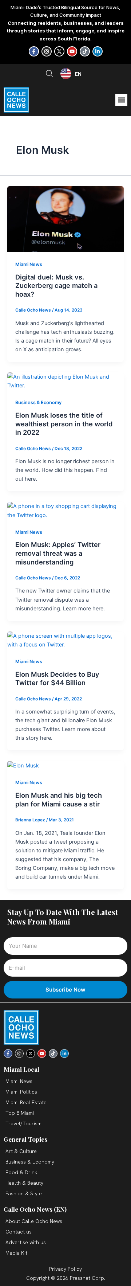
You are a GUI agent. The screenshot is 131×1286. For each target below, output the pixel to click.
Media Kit (16, 1253)
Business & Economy (38, 402)
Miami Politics (21, 1091)
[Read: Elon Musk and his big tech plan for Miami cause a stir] (23, 765)
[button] (121, 100)
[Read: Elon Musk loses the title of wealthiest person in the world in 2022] (65, 381)
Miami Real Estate (26, 1102)
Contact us (18, 1231)
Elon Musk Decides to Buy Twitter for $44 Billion (57, 678)
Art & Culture (21, 1151)
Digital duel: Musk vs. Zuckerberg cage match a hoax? (56, 285)
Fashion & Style (23, 1193)
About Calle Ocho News (33, 1221)
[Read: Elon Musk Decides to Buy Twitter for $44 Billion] (65, 640)
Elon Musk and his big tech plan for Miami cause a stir (58, 799)
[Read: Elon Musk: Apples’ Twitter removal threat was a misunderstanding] (65, 510)
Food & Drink (21, 1172)
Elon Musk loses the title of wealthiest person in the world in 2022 (64, 423)
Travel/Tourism (23, 1123)
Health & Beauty (24, 1183)
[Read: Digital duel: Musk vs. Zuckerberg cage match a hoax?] (65, 218)
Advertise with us (25, 1242)
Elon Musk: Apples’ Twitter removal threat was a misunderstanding (57, 553)
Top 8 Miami (19, 1113)
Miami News (28, 264)
